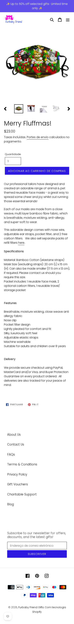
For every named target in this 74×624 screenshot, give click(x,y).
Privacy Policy (17, 474)
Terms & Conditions (22, 464)
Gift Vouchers (17, 484)
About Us (14, 434)
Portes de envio (37, 137)
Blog (10, 504)
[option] (37, 64)
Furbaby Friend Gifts (31, 607)
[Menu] (68, 20)
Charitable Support (22, 494)
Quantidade (13, 154)
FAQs (11, 454)
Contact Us (15, 444)
